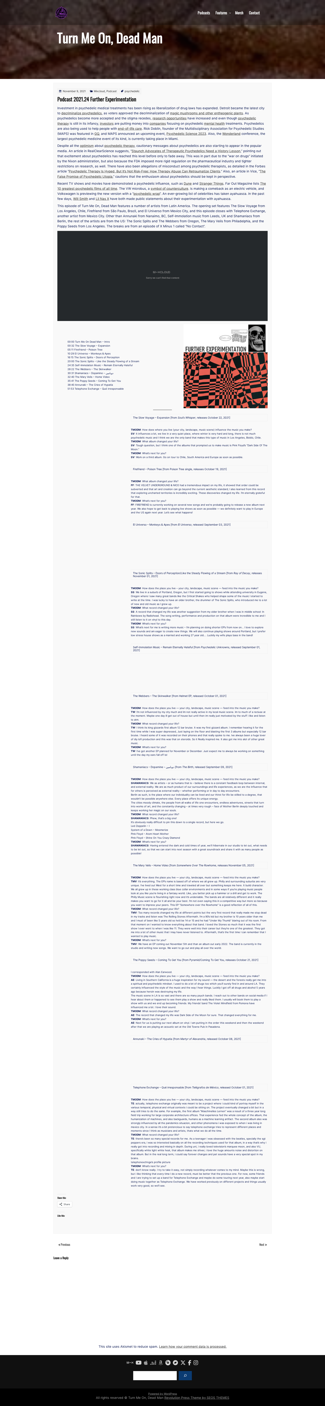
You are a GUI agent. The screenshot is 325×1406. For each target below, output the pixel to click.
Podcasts (204, 12)
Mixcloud (99, 91)
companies (158, 123)
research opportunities (170, 118)
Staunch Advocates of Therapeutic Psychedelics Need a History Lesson (186, 151)
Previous (65, 1244)
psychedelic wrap (147, 194)
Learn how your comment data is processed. (193, 1346)
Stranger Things (211, 183)
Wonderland (231, 134)
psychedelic (132, 91)
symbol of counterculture (169, 188)
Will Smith (80, 199)
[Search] (185, 1375)
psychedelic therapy (119, 146)
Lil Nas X (102, 199)
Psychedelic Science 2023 (186, 134)
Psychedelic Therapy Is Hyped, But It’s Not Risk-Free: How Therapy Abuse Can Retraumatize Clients (144, 171)
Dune (188, 183)
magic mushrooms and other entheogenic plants (206, 113)
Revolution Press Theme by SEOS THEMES (196, 1398)
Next (262, 1244)
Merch (239, 12)
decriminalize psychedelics (81, 113)
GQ (96, 134)
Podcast (111, 91)
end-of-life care (130, 129)
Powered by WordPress (162, 1393)
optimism (87, 146)
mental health (214, 123)
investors (107, 123)
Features (221, 12)
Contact (254, 12)
